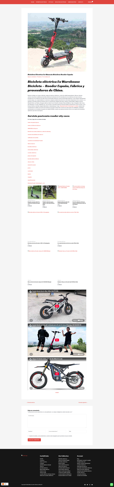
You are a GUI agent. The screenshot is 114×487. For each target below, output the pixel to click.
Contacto (80, 2)
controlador (30, 171)
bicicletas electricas (32, 146)
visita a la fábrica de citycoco (34, 125)
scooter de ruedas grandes (64, 472)
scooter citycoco (81, 472)
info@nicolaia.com (81, 461)
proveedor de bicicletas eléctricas (84, 467)
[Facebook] (85, 484)
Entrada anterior (30, 402)
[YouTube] (92, 484)
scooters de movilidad (82, 475)
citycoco (42, 466)
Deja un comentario (32, 76)
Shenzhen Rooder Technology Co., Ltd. (36, 183)
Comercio (42, 460)
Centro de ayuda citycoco (33, 122)
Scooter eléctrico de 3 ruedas (64, 475)
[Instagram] (89, 484)
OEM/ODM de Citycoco (33, 128)
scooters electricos (32, 152)
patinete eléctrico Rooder (45, 464)
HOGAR (57, 392)
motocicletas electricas (33, 149)
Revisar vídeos (61, 463)
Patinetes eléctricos (41, 2)
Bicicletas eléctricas (60, 2)
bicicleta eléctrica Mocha (33, 158)
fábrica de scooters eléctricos (46, 475)
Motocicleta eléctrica (44, 469)
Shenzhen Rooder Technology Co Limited (69, 106)
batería (29, 174)
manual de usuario (32, 164)
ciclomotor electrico (81, 474)
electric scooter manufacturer (83, 463)
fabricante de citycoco (82, 466)
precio (29, 168)
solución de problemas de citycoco (35, 134)
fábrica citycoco (31, 143)
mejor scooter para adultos (64, 471)
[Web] (77, 431)
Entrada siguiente (83, 402)
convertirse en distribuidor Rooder (35, 140)
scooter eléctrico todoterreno (64, 474)
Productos (39, 76)
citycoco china (31, 161)
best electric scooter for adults (84, 460)
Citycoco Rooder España (63, 460)
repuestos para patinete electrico (84, 471)
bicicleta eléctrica (44, 467)
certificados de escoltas (33, 137)
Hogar (32, 2)
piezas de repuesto (32, 155)
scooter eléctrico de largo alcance (47, 474)
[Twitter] (87, 484)
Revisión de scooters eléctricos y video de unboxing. (39, 131)
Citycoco (51, 2)
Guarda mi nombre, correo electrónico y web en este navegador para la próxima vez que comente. (50, 436)
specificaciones (31, 180)
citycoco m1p (43, 471)
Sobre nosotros (72, 2)
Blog (78, 458)
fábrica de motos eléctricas (83, 469)
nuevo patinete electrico (63, 464)
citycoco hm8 (43, 472)
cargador (30, 177)
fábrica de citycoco (62, 466)
